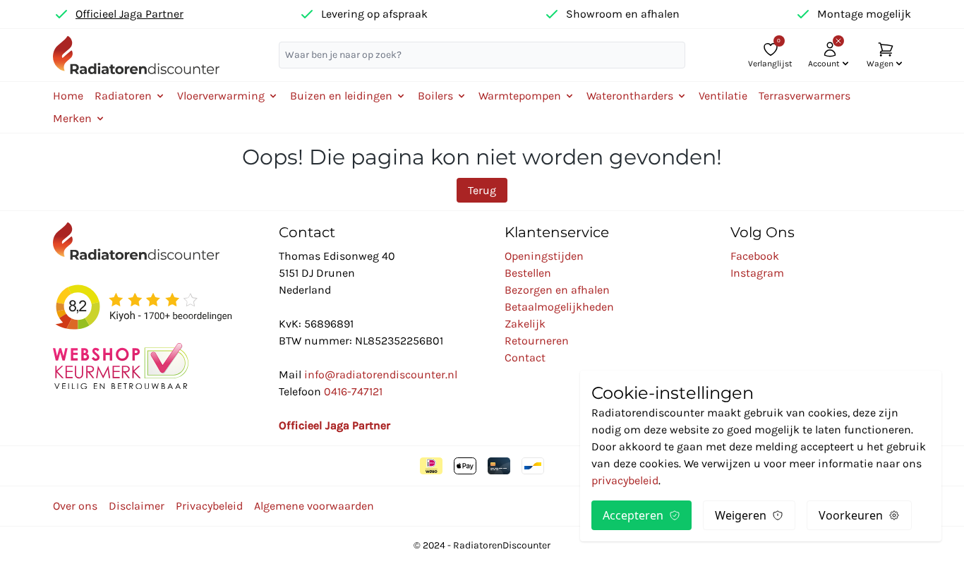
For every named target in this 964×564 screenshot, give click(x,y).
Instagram (757, 273)
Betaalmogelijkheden (559, 306)
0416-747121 (353, 391)
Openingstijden (544, 256)
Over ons (75, 505)
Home (68, 95)
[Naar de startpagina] (136, 54)
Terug (482, 190)
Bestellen (528, 273)
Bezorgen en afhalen (557, 289)
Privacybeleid (209, 505)
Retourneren (537, 340)
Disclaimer (136, 505)
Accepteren (633, 515)
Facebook (754, 256)
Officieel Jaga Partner (129, 13)
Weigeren (740, 515)
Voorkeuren (851, 515)
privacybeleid (624, 480)
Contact (525, 357)
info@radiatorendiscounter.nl (380, 374)
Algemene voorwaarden (314, 505)
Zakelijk (525, 323)
